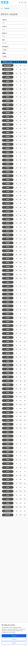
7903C (7, 440)
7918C (7, 495)
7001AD (8, 89)
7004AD (8, 124)
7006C (7, 152)
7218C (7, 420)
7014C (7, 231)
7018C (7, 262)
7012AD (8, 211)
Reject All (14, 643)
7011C (7, 207)
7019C (7, 270)
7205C (7, 337)
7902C (7, 436)
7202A (7, 310)
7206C (7, 345)
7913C (7, 475)
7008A (7, 168)
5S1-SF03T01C (7, 65)
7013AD (8, 219)
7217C (7, 416)
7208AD (8, 365)
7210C (7, 388)
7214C (7, 404)
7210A (7, 381)
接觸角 (4, 53)
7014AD (8, 227)
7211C (7, 392)
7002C (7, 105)
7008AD (8, 172)
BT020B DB (8, 511)
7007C (7, 164)
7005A (7, 132)
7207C (7, 357)
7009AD (8, 183)
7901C (7, 432)
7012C (7, 215)
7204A (7, 325)
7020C (7, 278)
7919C (7, 499)
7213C (7, 400)
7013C (7, 223)
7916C (7, 487)
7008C (7, 176)
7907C (7, 456)
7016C (7, 247)
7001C (7, 93)
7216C (7, 412)
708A (7, 286)
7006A (7, 144)
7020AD (8, 274)
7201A (7, 302)
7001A (7, 85)
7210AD (8, 385)
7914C (7, 479)
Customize (14, 639)
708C (7, 290)
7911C (7, 467)
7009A (7, 179)
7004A (7, 120)
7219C (7, 424)
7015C (7, 239)
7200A (7, 294)
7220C (7, 428)
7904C (7, 444)
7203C (7, 321)
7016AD (8, 243)
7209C (7, 377)
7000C (7, 81)
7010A (7, 191)
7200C (7, 298)
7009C (7, 187)
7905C (7, 448)
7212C (7, 396)
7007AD (8, 160)
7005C (7, 140)
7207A (7, 349)
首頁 (2, 8)
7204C (7, 329)
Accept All (14, 635)
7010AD (8, 195)
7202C (7, 314)
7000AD (8, 77)
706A (7, 282)
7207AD (8, 353)
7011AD (8, 203)
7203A (7, 317)
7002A (7, 97)
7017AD (8, 250)
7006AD (8, 148)
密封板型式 (5, 46)
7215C (7, 408)
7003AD (8, 112)
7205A (7, 333)
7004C (7, 128)
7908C (7, 459)
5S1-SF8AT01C (7, 69)
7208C (7, 369)
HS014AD (7, 515)
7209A (7, 373)
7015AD (8, 235)
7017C (7, 254)
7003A (7, 108)
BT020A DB (8, 507)
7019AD (8, 266)
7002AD (8, 101)
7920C (7, 503)
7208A (7, 361)
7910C (7, 463)
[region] (14, 634)
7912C (7, 471)
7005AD (8, 136)
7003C (7, 116)
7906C (7, 452)
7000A (7, 73)
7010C (7, 199)
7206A (7, 341)
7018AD (8, 258)
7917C (7, 491)
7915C (7, 483)
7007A (7, 156)
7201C (7, 306)
